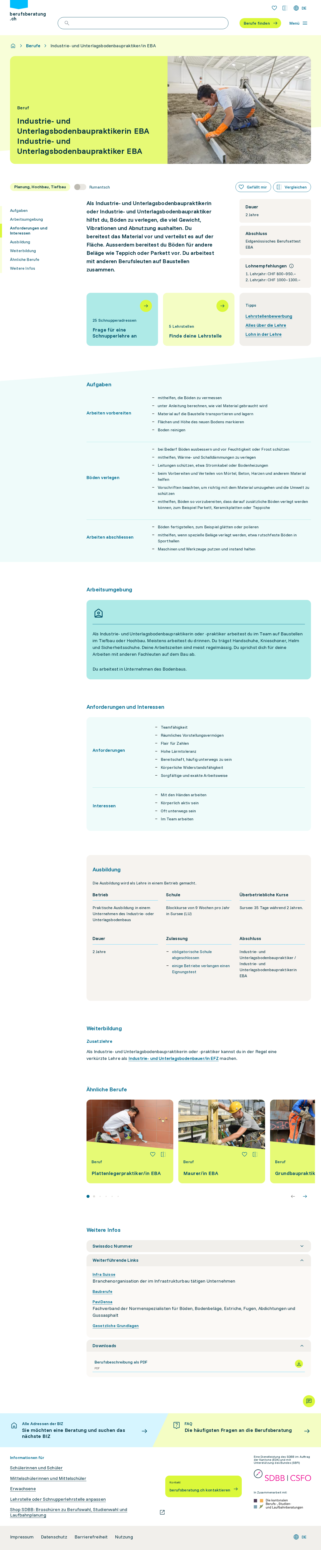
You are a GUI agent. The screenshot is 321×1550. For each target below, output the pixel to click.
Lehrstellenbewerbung (269, 316)
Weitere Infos (22, 268)
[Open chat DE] (309, 1401)
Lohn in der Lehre (264, 334)
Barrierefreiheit (91, 1537)
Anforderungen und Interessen (28, 230)
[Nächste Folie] (305, 1196)
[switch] (92, 187)
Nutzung (124, 1537)
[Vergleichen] (163, 1154)
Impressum (22, 1537)
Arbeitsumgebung (26, 219)
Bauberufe (102, 1291)
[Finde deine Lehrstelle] (198, 319)
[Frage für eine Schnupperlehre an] (122, 319)
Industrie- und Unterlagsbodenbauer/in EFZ (173, 1058)
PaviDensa (102, 1301)
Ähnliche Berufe (24, 259)
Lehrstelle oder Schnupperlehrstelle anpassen (58, 1499)
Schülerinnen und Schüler (36, 1468)
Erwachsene (23, 1488)
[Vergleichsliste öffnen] (285, 8)
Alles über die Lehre (266, 325)
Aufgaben (19, 210)
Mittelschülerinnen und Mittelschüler (48, 1478)
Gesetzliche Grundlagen (116, 1325)
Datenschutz (54, 1537)
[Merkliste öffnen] (274, 8)
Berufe (33, 45)
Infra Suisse (104, 1274)
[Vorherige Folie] (293, 1196)
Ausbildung (20, 241)
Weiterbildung (23, 250)
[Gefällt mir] (153, 1154)
